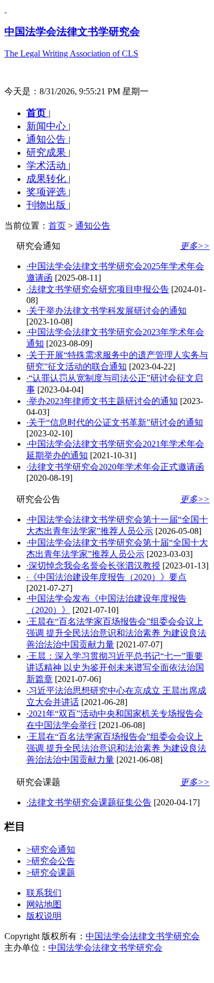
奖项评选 (47, 191)
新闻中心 (47, 126)
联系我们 (43, 892)
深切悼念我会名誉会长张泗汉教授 (93, 565)
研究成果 (47, 152)
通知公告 (47, 139)
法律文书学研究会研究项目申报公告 (97, 289)
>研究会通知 (50, 849)
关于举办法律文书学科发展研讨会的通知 (106, 310)
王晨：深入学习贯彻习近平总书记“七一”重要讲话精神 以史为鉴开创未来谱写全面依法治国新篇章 (115, 667)
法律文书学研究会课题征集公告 (88, 802)
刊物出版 (47, 205)
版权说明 (43, 916)
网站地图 (43, 904)
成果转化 (47, 178)
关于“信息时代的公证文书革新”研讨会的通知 (114, 422)
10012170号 (26, 968)
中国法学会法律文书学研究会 (143, 936)
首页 (37, 112)
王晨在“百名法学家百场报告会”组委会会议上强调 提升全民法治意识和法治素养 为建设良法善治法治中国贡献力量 (116, 633)
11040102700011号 (85, 968)
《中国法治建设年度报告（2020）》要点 (106, 577)
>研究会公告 (50, 861)
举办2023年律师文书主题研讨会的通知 (102, 401)
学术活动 (47, 165)
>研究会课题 (50, 872)
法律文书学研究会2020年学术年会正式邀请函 (115, 466)
